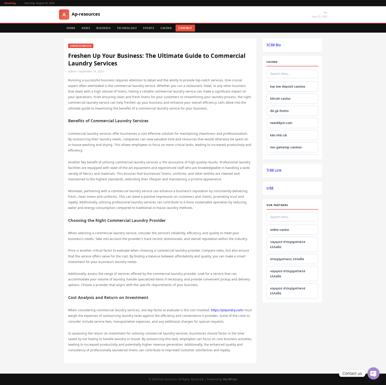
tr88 (269, 188)
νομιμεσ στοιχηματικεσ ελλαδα (287, 244)
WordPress (230, 379)
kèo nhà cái (278, 135)
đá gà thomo (279, 111)
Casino (166, 28)
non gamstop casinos (286, 147)
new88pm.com (281, 123)
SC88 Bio (273, 44)
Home (71, 28)
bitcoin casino (280, 98)
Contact (185, 28)
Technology (127, 28)
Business (103, 28)
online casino (279, 229)
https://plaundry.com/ (227, 310)
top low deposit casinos (287, 86)
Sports (148, 28)
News (86, 28)
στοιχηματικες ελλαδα (287, 259)
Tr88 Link (274, 170)
